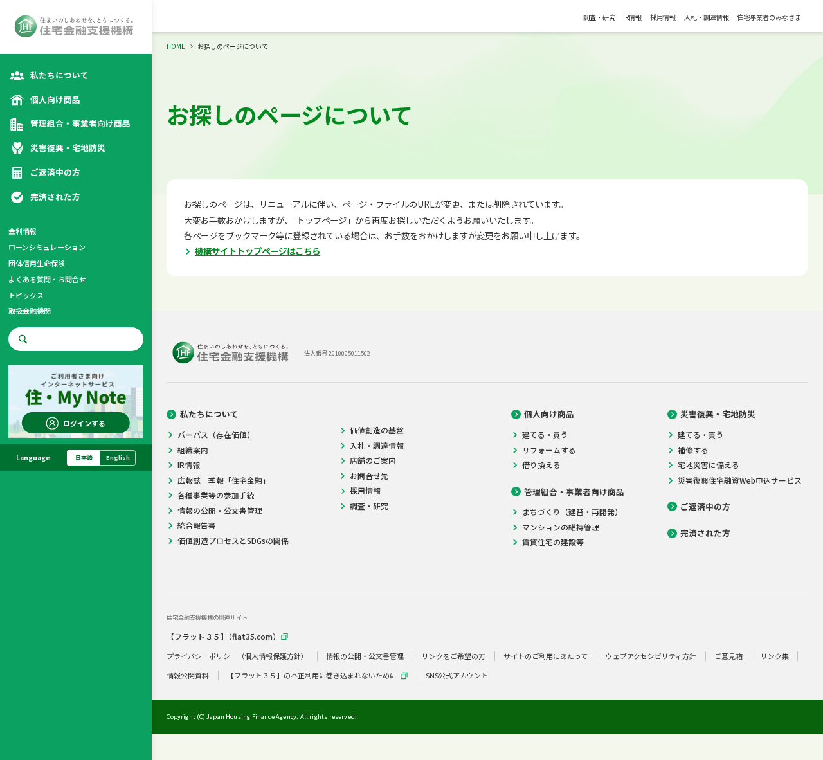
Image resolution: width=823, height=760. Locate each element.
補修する (693, 450)
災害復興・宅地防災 (717, 414)
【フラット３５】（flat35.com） (223, 636)
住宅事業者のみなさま (769, 17)
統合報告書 (196, 525)
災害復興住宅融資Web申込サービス (740, 480)
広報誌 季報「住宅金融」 (223, 480)
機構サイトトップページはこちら (257, 250)
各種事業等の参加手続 (216, 495)
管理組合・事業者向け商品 (574, 492)
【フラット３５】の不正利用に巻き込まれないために (312, 675)
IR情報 (632, 17)
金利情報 (22, 231)
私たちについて (209, 414)
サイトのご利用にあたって (545, 656)
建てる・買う (545, 435)
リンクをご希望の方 (453, 656)
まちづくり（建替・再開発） (572, 512)
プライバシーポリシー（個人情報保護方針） (237, 656)
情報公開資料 (188, 675)
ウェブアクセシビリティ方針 (651, 656)
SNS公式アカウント (457, 675)
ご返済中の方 (705, 506)
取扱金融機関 (29, 310)
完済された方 (705, 533)
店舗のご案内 (373, 460)
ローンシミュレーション (47, 247)
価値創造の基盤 (377, 430)
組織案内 (192, 450)
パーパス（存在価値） (216, 435)
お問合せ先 (369, 476)
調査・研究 (599, 17)
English (118, 457)
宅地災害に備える (708, 465)
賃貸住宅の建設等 (553, 542)
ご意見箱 (728, 656)
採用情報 (663, 17)
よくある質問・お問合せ (47, 279)
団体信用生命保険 (36, 263)
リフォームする (549, 450)
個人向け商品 (549, 414)
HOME (176, 46)
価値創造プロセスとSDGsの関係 (233, 541)
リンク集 (775, 656)
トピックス (26, 295)
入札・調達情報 (706, 17)
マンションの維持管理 (560, 527)
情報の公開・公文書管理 (219, 510)
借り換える (541, 465)
